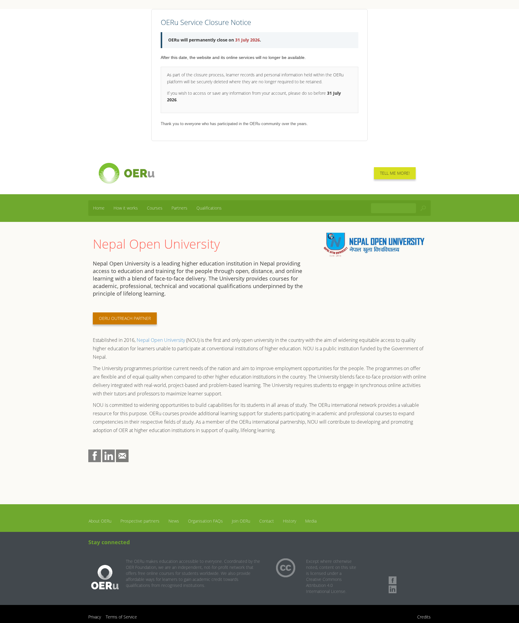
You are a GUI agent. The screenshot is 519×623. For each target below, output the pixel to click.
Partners (179, 208)
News (173, 521)
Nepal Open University (161, 340)
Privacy (94, 617)
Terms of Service (121, 617)
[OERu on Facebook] (392, 580)
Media (311, 521)
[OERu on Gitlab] (392, 571)
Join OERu (241, 521)
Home (99, 208)
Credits (424, 617)
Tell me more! (395, 173)
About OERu (100, 521)
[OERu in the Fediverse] (392, 562)
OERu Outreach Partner (125, 318)
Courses (154, 208)
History (289, 521)
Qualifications (209, 208)
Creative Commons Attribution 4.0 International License (325, 585)
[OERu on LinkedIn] (392, 589)
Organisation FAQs (205, 521)
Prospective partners (139, 521)
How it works (126, 208)
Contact (266, 521)
